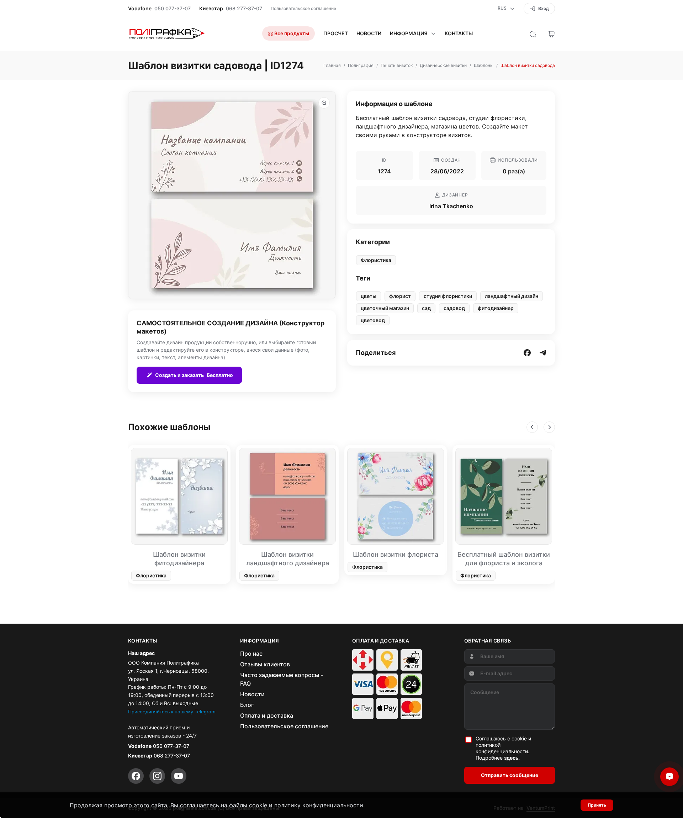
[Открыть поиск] (532, 33)
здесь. (512, 758)
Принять (597, 805)
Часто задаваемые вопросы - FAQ (281, 679)
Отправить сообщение (509, 775)
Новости (368, 33)
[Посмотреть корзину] (551, 33)
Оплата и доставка (266, 715)
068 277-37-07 (244, 8)
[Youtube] (178, 776)
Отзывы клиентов (265, 664)
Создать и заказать (194, 375)
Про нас (251, 653)
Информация (409, 33)
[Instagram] (157, 776)
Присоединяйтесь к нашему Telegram (172, 711)
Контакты (459, 33)
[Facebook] (136, 776)
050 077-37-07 (172, 8)
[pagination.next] (549, 427)
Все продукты (291, 33)
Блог (247, 704)
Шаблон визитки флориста (395, 554)
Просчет (335, 33)
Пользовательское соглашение (303, 8)
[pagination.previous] (532, 427)
